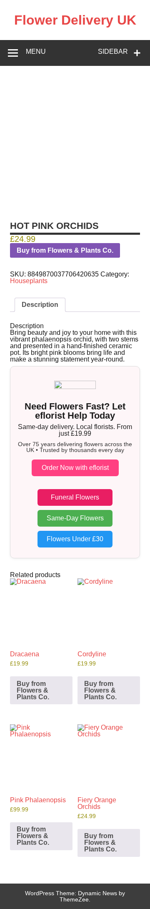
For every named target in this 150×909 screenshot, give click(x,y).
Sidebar (113, 51)
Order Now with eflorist (75, 467)
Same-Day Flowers (75, 518)
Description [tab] (40, 304)
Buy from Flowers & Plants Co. (65, 250)
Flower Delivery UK (75, 20)
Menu (36, 51)
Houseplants (29, 280)
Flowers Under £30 (75, 538)
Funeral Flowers (75, 497)
